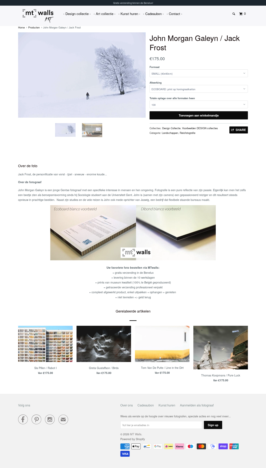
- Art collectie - (104, 13)
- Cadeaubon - (153, 13)
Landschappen (170, 133)
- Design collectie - (77, 13)
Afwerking (156, 82)
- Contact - (174, 13)
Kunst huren (167, 405)
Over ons (126, 405)
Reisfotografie (187, 133)
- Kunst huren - (129, 13)
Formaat (154, 67)
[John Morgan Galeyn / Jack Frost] (82, 75)
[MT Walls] (38, 16)
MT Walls (135, 434)
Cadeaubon (145, 405)
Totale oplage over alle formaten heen (172, 98)
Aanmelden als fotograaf (197, 405)
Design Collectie (171, 128)
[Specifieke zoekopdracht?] (234, 14)
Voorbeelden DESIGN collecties (200, 128)
